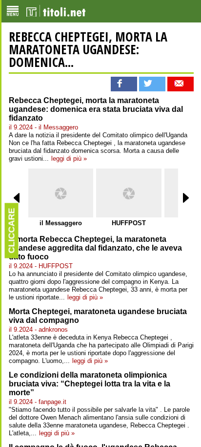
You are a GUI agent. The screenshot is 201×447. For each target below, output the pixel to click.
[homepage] (55, 11)
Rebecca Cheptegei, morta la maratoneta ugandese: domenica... (88, 49)
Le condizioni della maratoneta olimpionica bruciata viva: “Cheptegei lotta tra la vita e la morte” (89, 384)
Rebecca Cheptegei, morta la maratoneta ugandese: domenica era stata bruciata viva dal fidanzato (96, 109)
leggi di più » (69, 158)
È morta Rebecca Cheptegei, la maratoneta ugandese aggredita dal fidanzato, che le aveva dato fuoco (95, 248)
